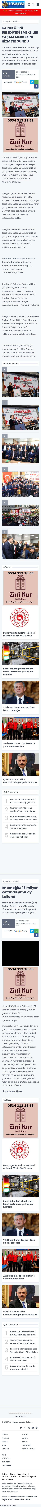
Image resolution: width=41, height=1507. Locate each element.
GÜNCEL (16, 21)
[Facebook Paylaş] (36, 86)
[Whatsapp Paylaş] (36, 82)
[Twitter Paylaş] (32, 82)
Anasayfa (6, 21)
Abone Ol (8, 82)
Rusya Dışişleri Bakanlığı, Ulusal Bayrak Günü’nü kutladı (20, 12)
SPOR (15, 1413)
